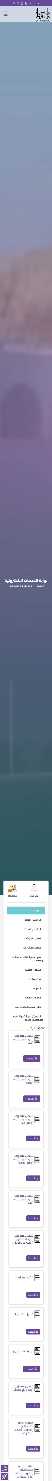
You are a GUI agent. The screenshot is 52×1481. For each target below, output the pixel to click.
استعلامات (12, 895)
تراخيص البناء (34, 979)
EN (13, 3)
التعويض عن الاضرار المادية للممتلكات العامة (28, 1018)
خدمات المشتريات (32, 947)
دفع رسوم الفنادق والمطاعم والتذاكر (27, 959)
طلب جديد (34, 895)
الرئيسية (40, 586)
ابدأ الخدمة (32, 1058)
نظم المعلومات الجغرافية (28, 1007)
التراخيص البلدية (32, 920)
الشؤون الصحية (33, 970)
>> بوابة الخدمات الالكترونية (22, 586)
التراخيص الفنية (33, 929)
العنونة (37, 988)
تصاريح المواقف (32, 938)
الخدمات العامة (33, 997)
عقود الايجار (35, 910)
